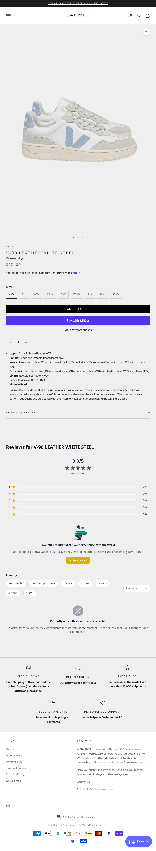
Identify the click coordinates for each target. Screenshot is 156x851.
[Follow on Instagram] (8, 805)
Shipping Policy (15, 774)
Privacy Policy (14, 762)
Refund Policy (14, 755)
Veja (10, 246)
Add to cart (78, 308)
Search (10, 749)
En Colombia (13, 780)
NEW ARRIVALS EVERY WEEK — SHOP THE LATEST (78, 3)
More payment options (78, 329)
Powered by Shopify (93, 825)
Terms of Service (16, 768)
